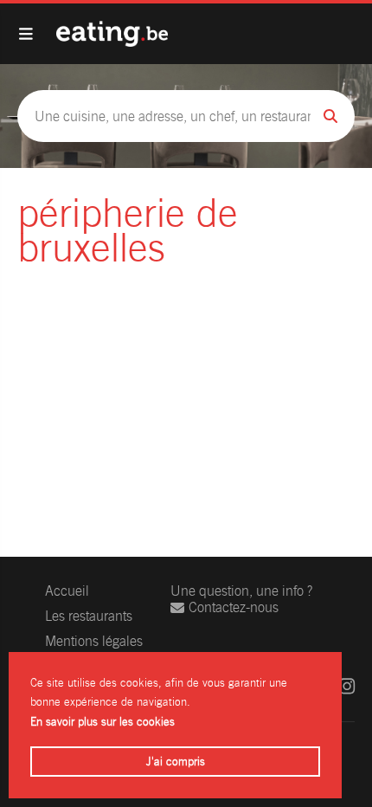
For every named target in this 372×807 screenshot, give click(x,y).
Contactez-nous (234, 607)
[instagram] (347, 686)
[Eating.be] (112, 34)
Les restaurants (88, 616)
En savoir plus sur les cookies (102, 721)
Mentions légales (94, 641)
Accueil (67, 591)
